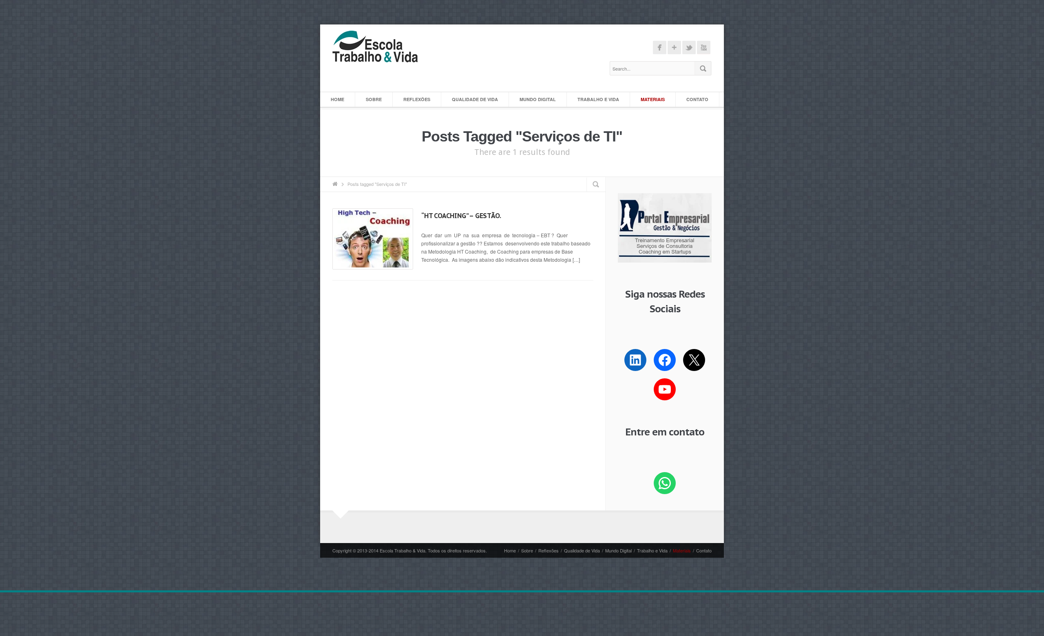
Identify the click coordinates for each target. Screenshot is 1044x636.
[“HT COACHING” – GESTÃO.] (372, 238)
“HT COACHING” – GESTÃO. (461, 216)
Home (337, 99)
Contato (697, 99)
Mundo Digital (538, 99)
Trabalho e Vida (598, 99)
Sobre (374, 99)
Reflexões (416, 99)
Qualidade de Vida (475, 99)
